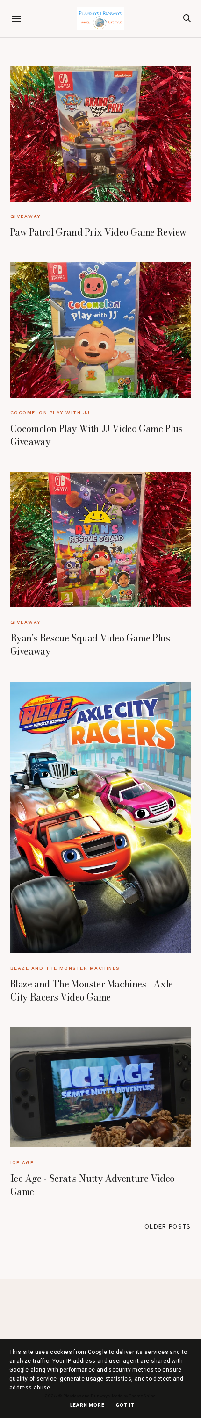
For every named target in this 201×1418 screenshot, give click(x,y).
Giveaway (25, 216)
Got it (125, 1405)
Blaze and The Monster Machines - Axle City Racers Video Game (91, 990)
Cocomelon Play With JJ (50, 412)
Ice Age (22, 1162)
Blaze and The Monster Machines (65, 968)
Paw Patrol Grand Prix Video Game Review (98, 232)
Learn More (87, 1405)
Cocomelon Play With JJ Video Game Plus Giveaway (96, 435)
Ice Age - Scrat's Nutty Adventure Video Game (92, 1185)
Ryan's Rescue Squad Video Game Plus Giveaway (90, 644)
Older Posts (167, 1227)
